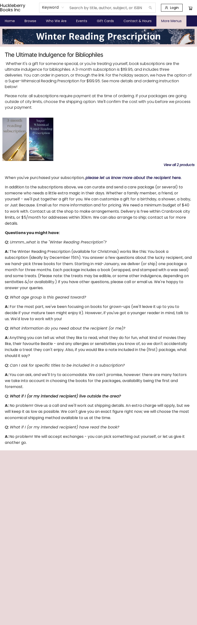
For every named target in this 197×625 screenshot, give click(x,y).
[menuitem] (10, 20)
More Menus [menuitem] (171, 21)
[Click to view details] (14, 139)
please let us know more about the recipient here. (133, 177)
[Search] (150, 8)
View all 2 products (179, 164)
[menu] (98, 20)
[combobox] (53, 7)
